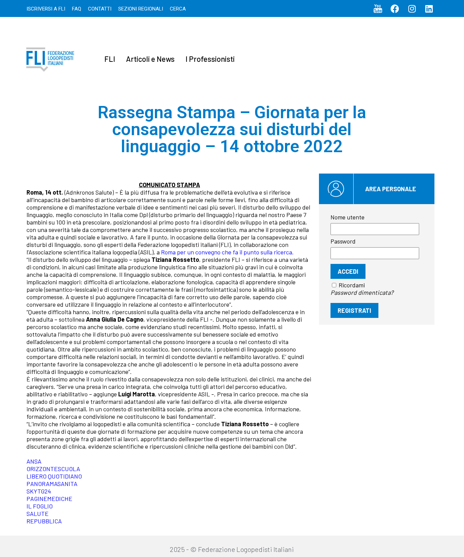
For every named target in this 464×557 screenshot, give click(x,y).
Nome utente (347, 217)
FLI (109, 58)
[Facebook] (395, 8)
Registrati (354, 310)
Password (343, 241)
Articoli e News (150, 58)
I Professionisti (210, 58)
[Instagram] (412, 8)
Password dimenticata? (362, 292)
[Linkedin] (429, 8)
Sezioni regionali (140, 9)
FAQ (76, 9)
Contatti (99, 9)
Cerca (178, 9)
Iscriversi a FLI (45, 9)
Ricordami (352, 285)
